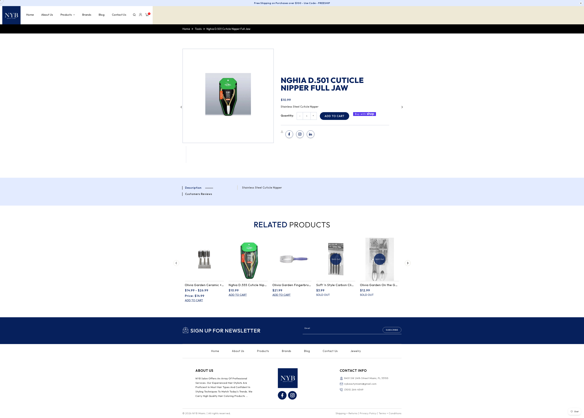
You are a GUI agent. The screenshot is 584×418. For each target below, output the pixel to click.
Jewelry (356, 351)
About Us (238, 351)
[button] (181, 107)
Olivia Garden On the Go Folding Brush (379, 285)
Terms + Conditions (390, 413)
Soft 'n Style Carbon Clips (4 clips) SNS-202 (335, 285)
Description (193, 187)
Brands (286, 351)
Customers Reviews (198, 194)
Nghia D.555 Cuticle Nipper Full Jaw (248, 285)
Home (186, 29)
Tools (198, 29)
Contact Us (330, 351)
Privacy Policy (368, 413)
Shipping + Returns (346, 413)
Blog (307, 351)
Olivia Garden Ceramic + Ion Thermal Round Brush (204, 285)
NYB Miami (198, 413)
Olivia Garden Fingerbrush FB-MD (292, 285)
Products (263, 351)
